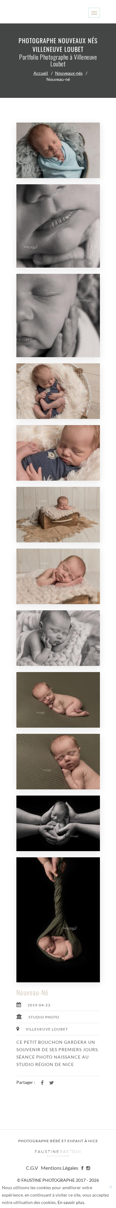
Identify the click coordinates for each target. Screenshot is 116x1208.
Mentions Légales (59, 1168)
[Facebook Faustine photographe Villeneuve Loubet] (82, 1168)
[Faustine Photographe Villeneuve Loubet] (58, 1153)
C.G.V (32, 1168)
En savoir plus (71, 1202)
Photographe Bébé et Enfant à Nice (58, 1141)
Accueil (40, 73)
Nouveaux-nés (69, 73)
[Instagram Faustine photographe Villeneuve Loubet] (88, 1168)
